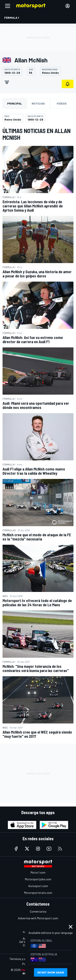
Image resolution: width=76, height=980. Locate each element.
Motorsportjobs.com (38, 879)
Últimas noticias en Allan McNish (37, 134)
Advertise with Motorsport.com (38, 918)
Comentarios (38, 911)
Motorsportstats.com (38, 892)
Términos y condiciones (24, 959)
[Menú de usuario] (67, 6)
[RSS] (60, 848)
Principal (14, 103)
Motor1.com (38, 872)
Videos (62, 103)
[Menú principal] (7, 6)
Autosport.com (38, 886)
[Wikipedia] (7, 82)
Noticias (38, 103)
